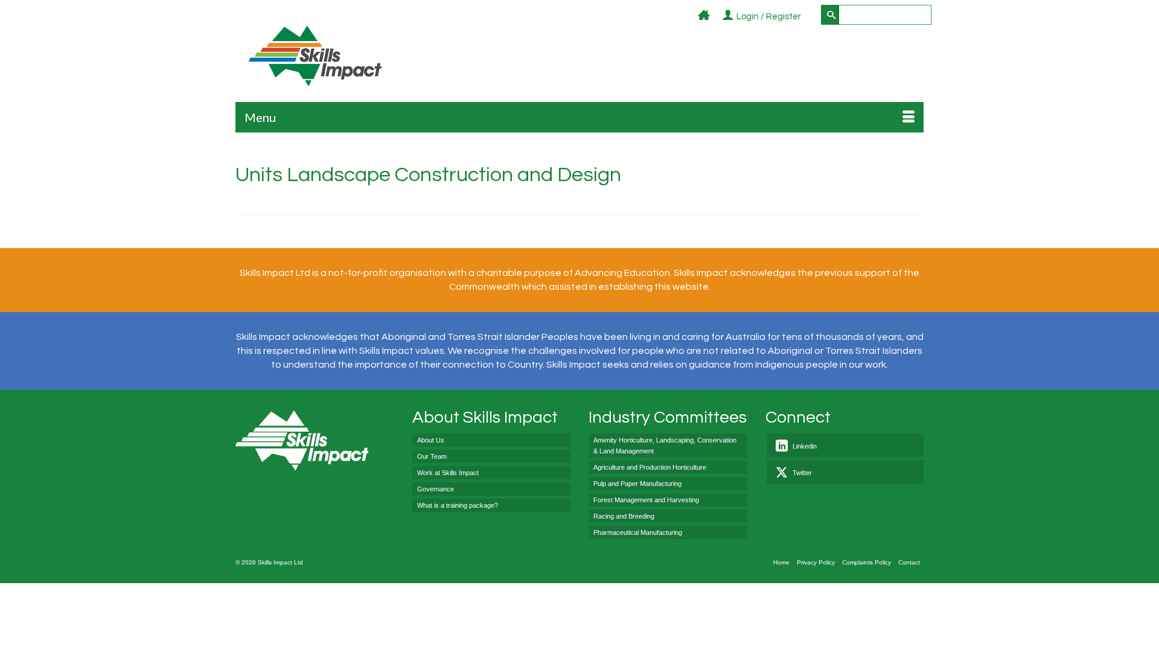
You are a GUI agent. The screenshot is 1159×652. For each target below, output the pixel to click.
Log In (808, 17)
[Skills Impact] (314, 55)
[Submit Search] (830, 15)
